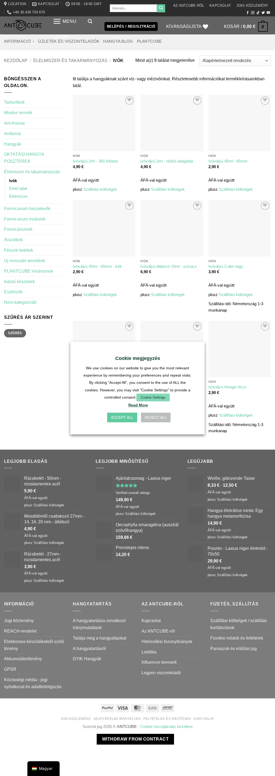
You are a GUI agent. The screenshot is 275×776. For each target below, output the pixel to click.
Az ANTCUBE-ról (188, 5)
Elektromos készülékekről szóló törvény (34, 645)
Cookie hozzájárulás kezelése (166, 726)
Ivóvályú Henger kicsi (227, 387)
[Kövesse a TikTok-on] (258, 13)
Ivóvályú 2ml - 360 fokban (95, 161)
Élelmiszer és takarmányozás (70, 60)
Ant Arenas (14, 123)
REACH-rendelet (20, 631)
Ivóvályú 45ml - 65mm (228, 161)
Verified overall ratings (133, 493)
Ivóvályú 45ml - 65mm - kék (97, 266)
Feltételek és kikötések (167, 719)
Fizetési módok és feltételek (236, 638)
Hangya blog (118, 41)
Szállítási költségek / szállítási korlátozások (238, 624)
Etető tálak (18, 188)
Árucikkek (13, 239)
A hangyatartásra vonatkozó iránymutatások (99, 624)
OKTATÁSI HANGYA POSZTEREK (24, 158)
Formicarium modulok (24, 218)
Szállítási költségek (100, 189)
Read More (138, 405)
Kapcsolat (220, 5)
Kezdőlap (15, 60)
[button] (65, 21)
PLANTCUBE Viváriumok (28, 271)
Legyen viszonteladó (161, 672)
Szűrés (15, 333)
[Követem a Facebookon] (247, 13)
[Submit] (161, 8)
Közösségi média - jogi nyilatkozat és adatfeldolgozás (32, 683)
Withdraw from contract (135, 739)
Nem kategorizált (20, 302)
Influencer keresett (159, 662)
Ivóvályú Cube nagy (225, 266)
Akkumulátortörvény (23, 658)
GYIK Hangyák (87, 658)
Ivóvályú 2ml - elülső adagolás (166, 161)
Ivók (13, 181)
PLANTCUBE (149, 41)
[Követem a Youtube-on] (268, 13)
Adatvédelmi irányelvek (117, 719)
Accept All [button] (122, 417)
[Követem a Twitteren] (263, 13)
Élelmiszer (18, 196)
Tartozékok (14, 102)
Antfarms (12, 133)
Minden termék (18, 112)
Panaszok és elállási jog (233, 648)
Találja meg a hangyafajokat (99, 638)
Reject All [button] (156, 417)
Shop (61, 36)
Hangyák (12, 144)
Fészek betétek (18, 250)
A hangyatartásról (89, 648)
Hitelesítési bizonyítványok (167, 641)
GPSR (10, 669)
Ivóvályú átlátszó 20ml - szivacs (168, 266)
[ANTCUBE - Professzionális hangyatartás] (23, 25)
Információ (17, 41)
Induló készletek (19, 281)
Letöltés (149, 651)
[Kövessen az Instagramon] (252, 13)
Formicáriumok (18, 229)
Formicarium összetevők (27, 208)
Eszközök (13, 291)
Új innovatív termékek (24, 260)
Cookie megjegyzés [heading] (137, 358)
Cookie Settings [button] (153, 397)
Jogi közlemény (252, 5)
